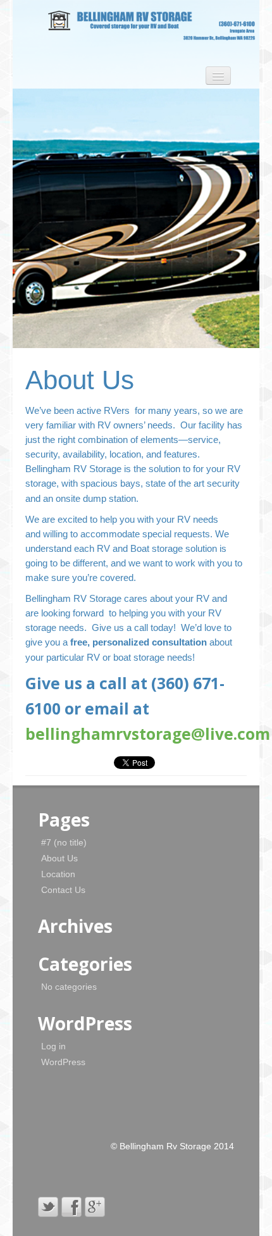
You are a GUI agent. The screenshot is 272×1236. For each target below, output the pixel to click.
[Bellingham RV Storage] (134, 24)
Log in (53, 1046)
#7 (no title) (64, 842)
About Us (59, 858)
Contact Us (63, 890)
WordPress (63, 1062)
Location (58, 874)
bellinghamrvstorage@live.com (147, 733)
